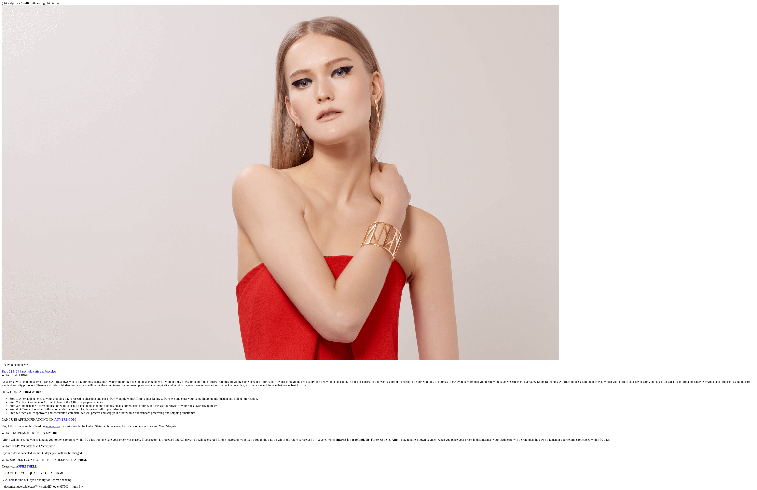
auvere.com (53, 426)
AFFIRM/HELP (26, 466)
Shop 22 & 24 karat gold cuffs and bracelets (29, 371)
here (11, 480)
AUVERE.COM (65, 419)
